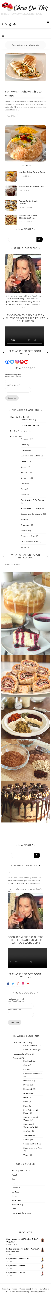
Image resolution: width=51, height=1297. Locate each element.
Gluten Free (26, 478)
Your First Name (12, 385)
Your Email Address (13, 377)
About (14, 1175)
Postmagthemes (38, 1291)
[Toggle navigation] (3, 36)
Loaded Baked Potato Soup (32, 172)
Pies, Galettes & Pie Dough (32, 500)
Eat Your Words (28, 420)
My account (16, 1200)
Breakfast (25, 439)
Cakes (23, 445)
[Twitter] (12, 362)
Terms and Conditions (21, 1213)
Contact (15, 1192)
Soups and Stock (28, 536)
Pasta (23, 494)
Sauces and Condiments (31, 514)
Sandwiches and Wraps (31, 508)
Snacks (24, 530)
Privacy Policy (17, 1204)
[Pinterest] (21, 362)
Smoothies (25, 525)
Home (14, 1196)
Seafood (24, 519)
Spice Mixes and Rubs (30, 541)
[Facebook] (7, 362)
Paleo (23, 489)
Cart (14, 1183)
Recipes (13, 436)
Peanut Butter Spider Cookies (28, 202)
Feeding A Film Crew (19, 431)
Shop (14, 1209)
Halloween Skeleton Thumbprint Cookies (28, 216)
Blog (14, 1179)
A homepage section (21, 1171)
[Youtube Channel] (26, 362)
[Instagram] (17, 362)
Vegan (23, 547)
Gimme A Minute (28, 425)
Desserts (24, 461)
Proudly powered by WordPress (16, 1289)
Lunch (23, 483)
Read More (11, 116)
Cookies (24, 450)
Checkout (16, 1187)
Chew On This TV (17, 417)
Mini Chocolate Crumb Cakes (32, 186)
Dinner (23, 467)
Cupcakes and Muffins (30, 456)
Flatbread (25, 472)
